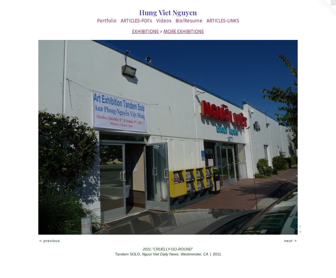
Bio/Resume (189, 20)
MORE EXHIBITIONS (184, 31)
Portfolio (107, 20)
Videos (163, 20)
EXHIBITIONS (145, 31)
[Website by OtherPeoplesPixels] (325, 10)
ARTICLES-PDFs (136, 20)
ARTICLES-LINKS (223, 20)
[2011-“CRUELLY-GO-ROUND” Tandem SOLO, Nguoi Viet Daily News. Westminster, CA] (167, 137)
